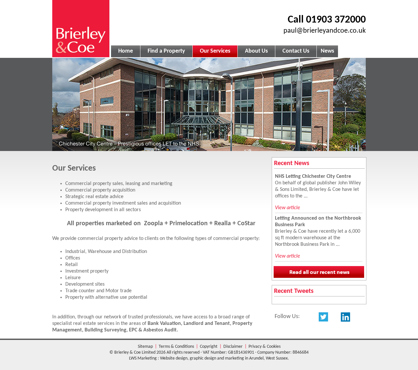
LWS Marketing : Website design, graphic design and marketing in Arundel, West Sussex (208, 358)
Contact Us (295, 51)
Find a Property (166, 51)
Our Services (215, 51)
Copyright (208, 346)
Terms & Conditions (176, 346)
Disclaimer (233, 346)
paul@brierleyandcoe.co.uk (324, 31)
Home (125, 51)
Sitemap (145, 346)
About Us (256, 51)
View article (287, 207)
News (327, 51)
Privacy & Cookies (265, 346)
